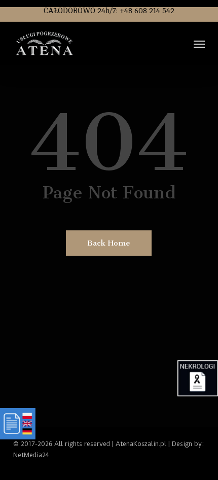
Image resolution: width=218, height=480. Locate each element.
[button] (199, 44)
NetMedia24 (31, 455)
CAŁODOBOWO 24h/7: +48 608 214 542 (109, 11)
